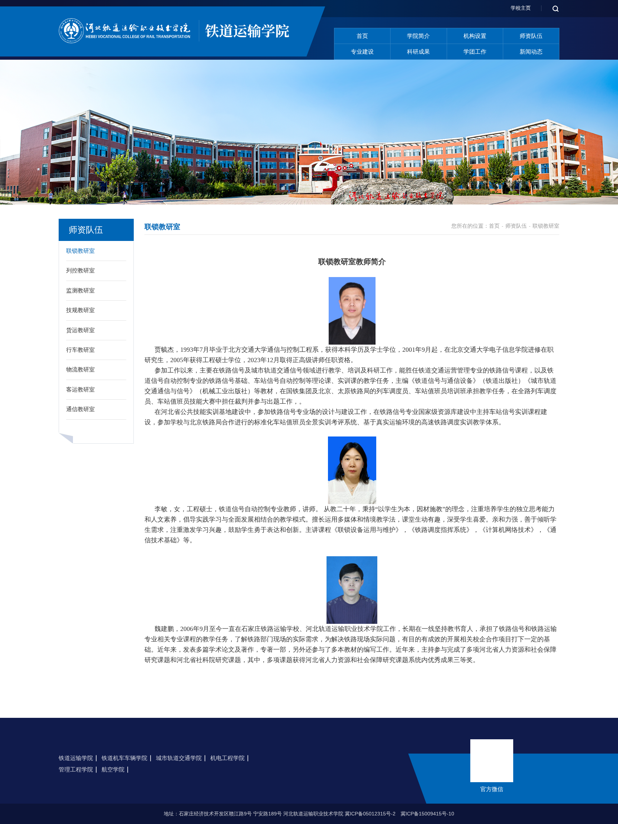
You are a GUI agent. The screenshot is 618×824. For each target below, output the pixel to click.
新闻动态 (531, 52)
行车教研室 (80, 350)
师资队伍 (531, 36)
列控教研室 (80, 270)
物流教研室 (80, 369)
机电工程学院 (227, 758)
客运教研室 (80, 389)
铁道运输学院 (76, 758)
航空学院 (113, 769)
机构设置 (475, 36)
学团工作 (475, 52)
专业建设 (362, 52)
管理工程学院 (76, 769)
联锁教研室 (80, 251)
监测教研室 (80, 290)
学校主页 (521, 8)
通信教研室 (80, 409)
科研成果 (418, 52)
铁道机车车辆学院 (124, 758)
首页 (362, 36)
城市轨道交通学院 (179, 758)
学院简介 (418, 36)
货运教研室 (80, 330)
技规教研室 (80, 310)
